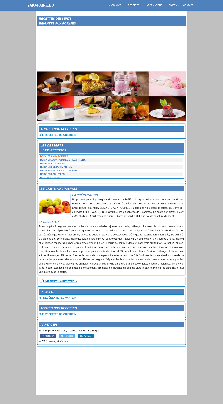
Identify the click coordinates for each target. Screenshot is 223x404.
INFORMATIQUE (154, 5)
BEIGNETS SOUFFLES (52, 174)
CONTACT (188, 5)
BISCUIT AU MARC (50, 178)
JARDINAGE (115, 5)
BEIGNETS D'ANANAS (52, 163)
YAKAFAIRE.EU (40, 5)
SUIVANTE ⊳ (68, 297)
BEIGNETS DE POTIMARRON (56, 167)
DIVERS (173, 5)
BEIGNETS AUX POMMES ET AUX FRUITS (63, 160)
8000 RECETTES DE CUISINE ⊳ (57, 135)
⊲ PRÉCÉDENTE (49, 297)
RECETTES (133, 5)
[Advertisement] (111, 49)
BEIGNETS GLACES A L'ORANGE (58, 170)
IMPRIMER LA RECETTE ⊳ (60, 281)
